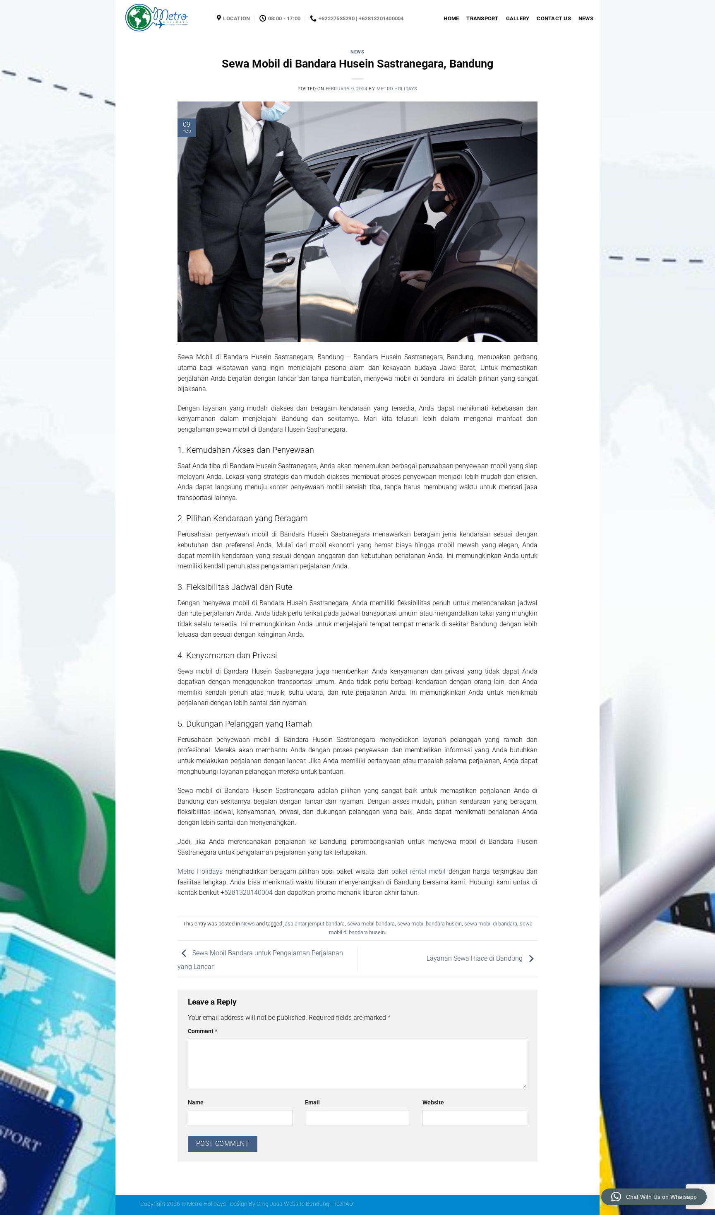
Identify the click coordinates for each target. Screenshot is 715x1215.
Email (312, 1102)
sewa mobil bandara (371, 923)
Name (196, 1102)
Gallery (518, 18)
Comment (202, 1031)
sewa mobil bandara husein (429, 923)
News (585, 18)
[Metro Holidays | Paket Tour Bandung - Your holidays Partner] (163, 18)
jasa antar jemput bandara (314, 923)
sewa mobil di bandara (490, 923)
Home (451, 18)
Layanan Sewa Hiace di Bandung (475, 958)
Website (433, 1102)
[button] (654, 1196)
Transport (482, 18)
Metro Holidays (397, 89)
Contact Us (554, 18)
